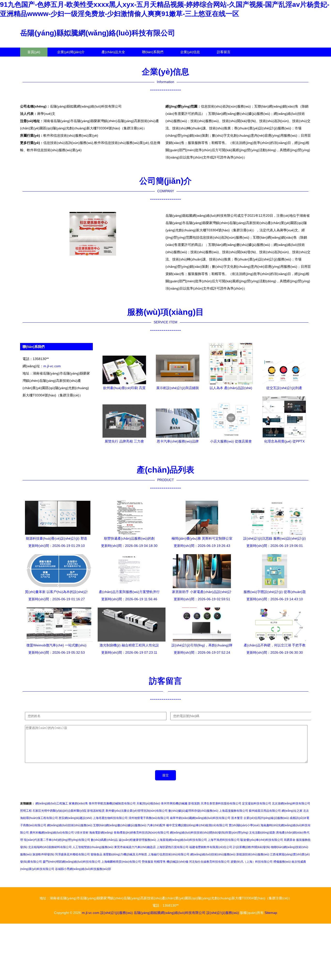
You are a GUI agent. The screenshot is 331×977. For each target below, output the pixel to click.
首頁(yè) (33, 52)
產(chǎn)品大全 (113, 52)
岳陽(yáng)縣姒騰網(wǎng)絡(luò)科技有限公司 (97, 33)
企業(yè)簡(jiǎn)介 (71, 52)
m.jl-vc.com (52, 366)
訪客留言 (223, 52)
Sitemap (271, 913)
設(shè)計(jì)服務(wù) (116, 913)
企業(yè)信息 (190, 52)
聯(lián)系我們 (152, 52)
